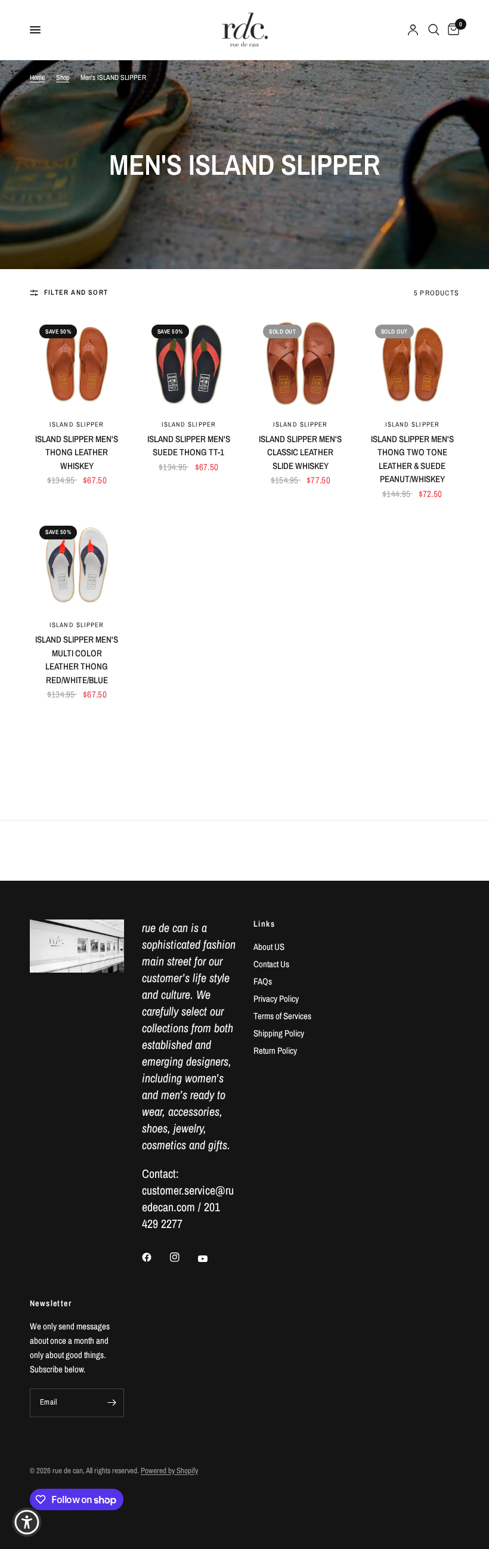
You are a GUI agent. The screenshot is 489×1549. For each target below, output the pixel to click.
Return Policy (275, 1050)
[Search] (434, 30)
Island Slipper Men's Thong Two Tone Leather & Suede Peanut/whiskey (412, 459)
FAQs (262, 981)
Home (37, 77)
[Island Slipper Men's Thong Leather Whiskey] (77, 362)
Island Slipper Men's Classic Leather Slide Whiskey (300, 452)
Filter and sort (76, 292)
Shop (62, 77)
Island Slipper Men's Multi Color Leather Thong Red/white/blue (76, 659)
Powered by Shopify (169, 1470)
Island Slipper (76, 424)
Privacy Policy (276, 998)
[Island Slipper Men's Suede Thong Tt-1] (189, 362)
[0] (451, 30)
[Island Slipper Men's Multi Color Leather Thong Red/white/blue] (77, 563)
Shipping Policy (278, 1033)
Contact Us (271, 964)
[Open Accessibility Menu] (27, 1522)
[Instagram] (183, 1257)
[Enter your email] (112, 1402)
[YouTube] (211, 1259)
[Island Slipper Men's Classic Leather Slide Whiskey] (300, 362)
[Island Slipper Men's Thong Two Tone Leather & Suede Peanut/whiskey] (413, 362)
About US (268, 946)
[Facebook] (155, 1257)
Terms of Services (282, 1016)
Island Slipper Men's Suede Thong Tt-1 (188, 446)
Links (264, 923)
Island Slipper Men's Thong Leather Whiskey (76, 452)
